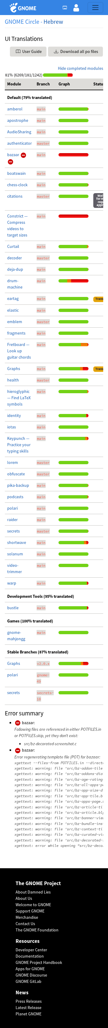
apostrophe (17, 120)
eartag (13, 298)
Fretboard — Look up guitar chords (19, 351)
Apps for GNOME (30, 968)
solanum (15, 554)
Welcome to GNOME (33, 904)
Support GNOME (30, 911)
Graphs (13, 368)
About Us (24, 898)
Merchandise (27, 917)
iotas (11, 427)
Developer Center (31, 949)
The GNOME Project (38, 883)
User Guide (31, 51)
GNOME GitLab (28, 981)
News (22, 992)
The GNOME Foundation (37, 930)
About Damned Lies (33, 892)
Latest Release (28, 1007)
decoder (14, 258)
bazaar (13, 154)
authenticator (19, 143)
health (13, 380)
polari (12, 508)
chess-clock (17, 184)
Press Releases (29, 1001)
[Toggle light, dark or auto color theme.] (67, 7)
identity (14, 415)
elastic (13, 310)
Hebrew (53, 21)
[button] (76, 7)
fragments (16, 333)
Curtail (13, 246)
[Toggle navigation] (95, 7)
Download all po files (78, 51)
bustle (13, 607)
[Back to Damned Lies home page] (23, 8)
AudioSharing (19, 131)
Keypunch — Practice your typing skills (19, 445)
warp (11, 583)
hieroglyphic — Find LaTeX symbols (19, 398)
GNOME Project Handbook (39, 962)
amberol (14, 109)
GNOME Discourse (31, 975)
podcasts (15, 496)
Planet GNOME (28, 1014)
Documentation (30, 956)
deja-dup (15, 269)
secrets (13, 531)
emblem (14, 321)
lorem (12, 462)
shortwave (16, 542)
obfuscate (16, 474)
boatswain (16, 173)
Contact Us (25, 923)
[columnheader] (19, 84)
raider (12, 519)
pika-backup (18, 485)
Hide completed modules (80, 68)
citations (14, 196)
